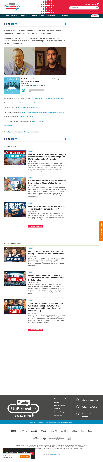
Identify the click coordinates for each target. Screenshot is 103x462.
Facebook (22, 116)
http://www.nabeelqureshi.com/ (28, 107)
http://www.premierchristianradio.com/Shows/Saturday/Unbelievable (43, 112)
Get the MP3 (8, 126)
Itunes (42, 121)
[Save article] (65, 24)
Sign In (94, 4)
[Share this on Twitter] (8, 24)
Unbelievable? (34, 131)
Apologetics (9, 131)
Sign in (45, 20)
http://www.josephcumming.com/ (29, 103)
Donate (56, 402)
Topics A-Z (32, 422)
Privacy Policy (59, 412)
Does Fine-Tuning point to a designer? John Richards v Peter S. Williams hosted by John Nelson (46, 277)
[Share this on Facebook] (5, 24)
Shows (30, 151)
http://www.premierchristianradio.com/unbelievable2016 (48, 98)
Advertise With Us (60, 399)
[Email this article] (15, 24)
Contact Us (58, 415)
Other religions (18, 131)
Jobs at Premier (59, 405)
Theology (26, 131)
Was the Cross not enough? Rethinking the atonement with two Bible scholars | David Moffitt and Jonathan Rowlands (47, 156)
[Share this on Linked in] (12, 24)
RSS (33, 121)
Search (97, 8)
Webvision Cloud (55, 454)
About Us (57, 408)
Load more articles (35, 226)
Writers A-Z (40, 422)
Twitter (30, 116)
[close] (66, 20)
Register (87, 4)
